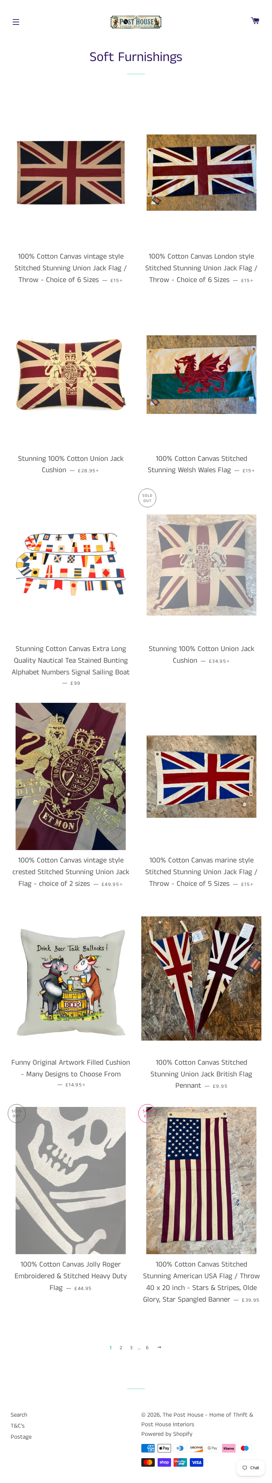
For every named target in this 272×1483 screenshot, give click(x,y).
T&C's (18, 1426)
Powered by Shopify (166, 1434)
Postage (21, 1437)
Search (19, 1415)
